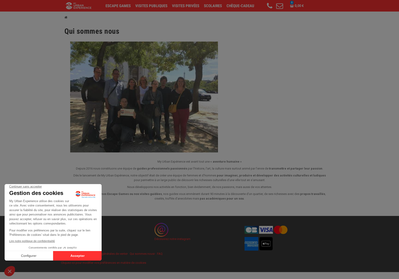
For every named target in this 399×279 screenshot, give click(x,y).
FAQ (160, 253)
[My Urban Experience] (78, 5)
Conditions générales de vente (106, 253)
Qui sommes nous (142, 253)
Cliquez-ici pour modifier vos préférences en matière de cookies (103, 262)
